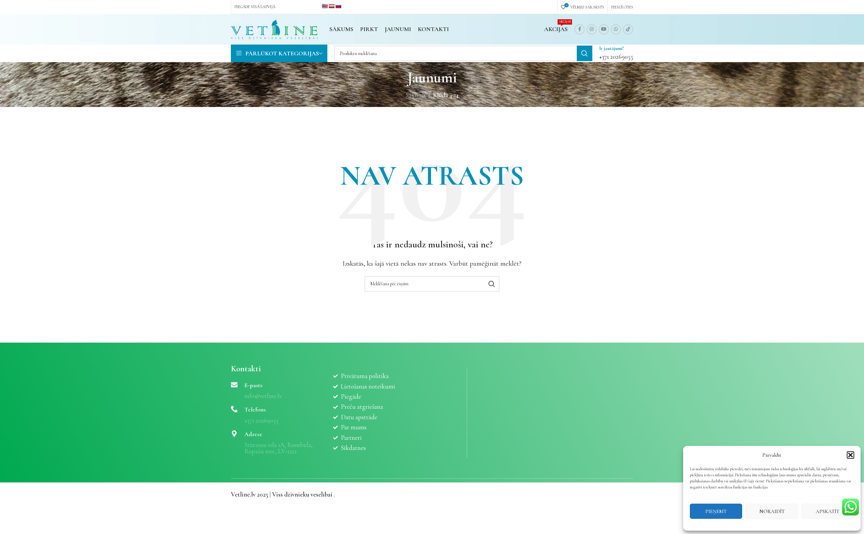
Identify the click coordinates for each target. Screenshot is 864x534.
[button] (850, 455)
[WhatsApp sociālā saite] (616, 29)
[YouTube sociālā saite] (604, 29)
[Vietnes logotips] (274, 28)
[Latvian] (331, 6)
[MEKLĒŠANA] (584, 53)
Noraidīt (772, 511)
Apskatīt (827, 511)
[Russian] (338, 6)
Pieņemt (716, 511)
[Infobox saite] (616, 53)
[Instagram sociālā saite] (592, 29)
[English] (325, 6)
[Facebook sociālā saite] (579, 29)
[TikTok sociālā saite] (628, 29)
